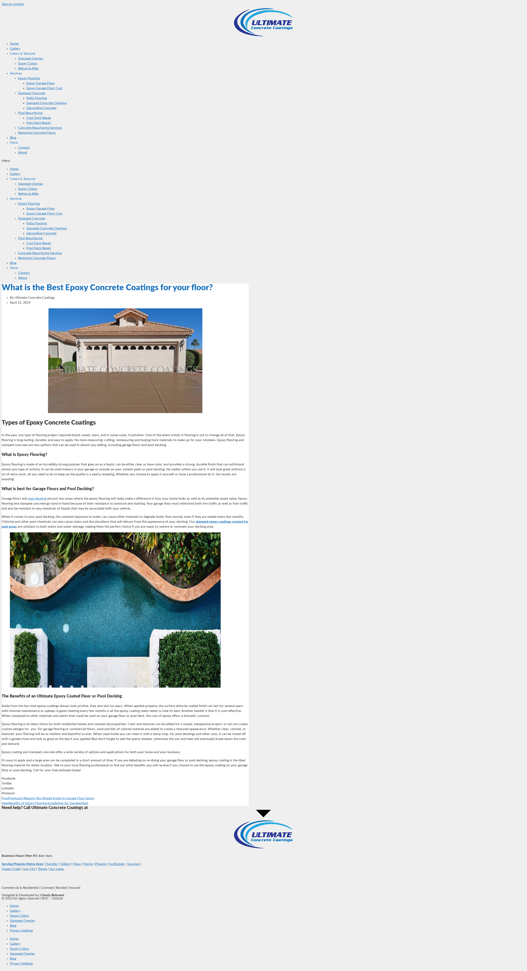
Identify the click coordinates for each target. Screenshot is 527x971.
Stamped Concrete (31, 93)
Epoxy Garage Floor (40, 83)
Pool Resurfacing (30, 113)
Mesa (77, 864)
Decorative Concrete (41, 108)
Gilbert (65, 864)
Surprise (133, 864)
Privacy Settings (21, 930)
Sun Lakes (57, 869)
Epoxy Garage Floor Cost (44, 88)
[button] (263, 160)
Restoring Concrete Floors (37, 132)
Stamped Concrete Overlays (46, 103)
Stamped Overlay (30, 58)
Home (14, 43)
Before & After (28, 68)
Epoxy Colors (27, 63)
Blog (13, 137)
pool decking (37, 498)
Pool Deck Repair (38, 122)
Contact (24, 147)
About (22, 152)
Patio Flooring (36, 98)
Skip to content (13, 4)
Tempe (42, 869)
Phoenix (101, 864)
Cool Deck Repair (38, 118)
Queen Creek (11, 869)
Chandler (51, 864)
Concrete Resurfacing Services (40, 127)
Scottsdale (117, 864)
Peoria (87, 864)
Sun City (29, 869)
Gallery (15, 48)
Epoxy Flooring (29, 78)
